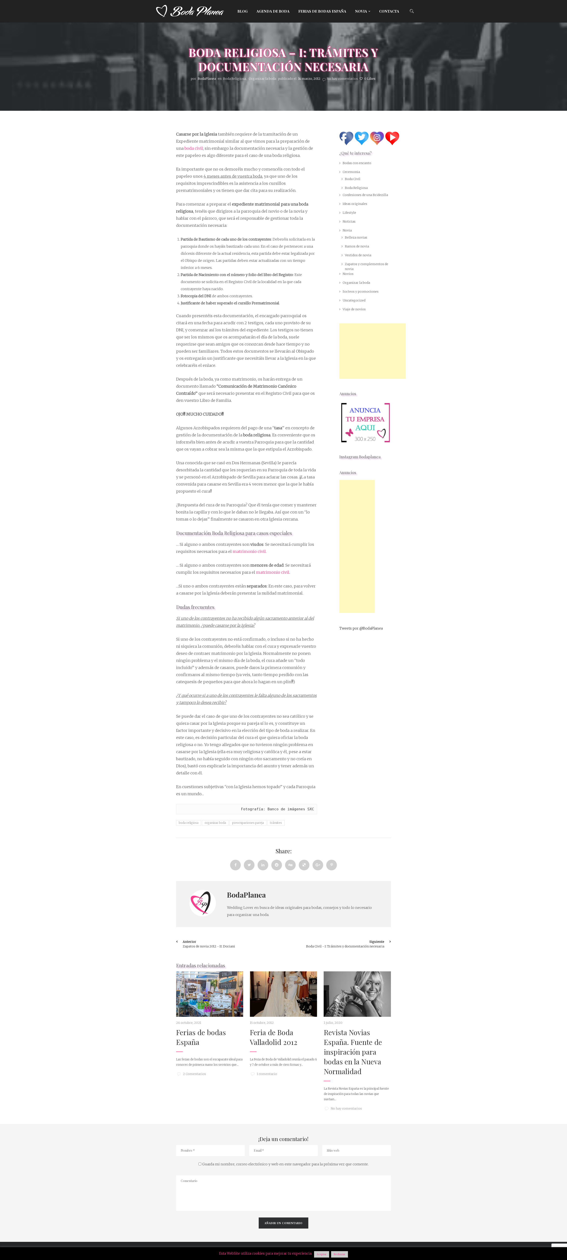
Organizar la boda (262, 79)
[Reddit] (276, 865)
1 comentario (267, 1074)
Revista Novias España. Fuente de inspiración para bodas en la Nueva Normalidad (353, 1051)
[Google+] (318, 865)
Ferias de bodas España (322, 11)
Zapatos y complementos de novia (366, 266)
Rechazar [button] (339, 1254)
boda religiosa (188, 823)
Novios (348, 274)
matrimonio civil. (250, 551)
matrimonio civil (272, 572)
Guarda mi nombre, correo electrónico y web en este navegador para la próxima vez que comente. (285, 1164)
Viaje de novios (354, 309)
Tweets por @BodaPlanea (361, 628)
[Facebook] (235, 865)
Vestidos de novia (358, 255)
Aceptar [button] (321, 1254)
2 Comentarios (194, 1074)
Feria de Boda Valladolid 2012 (273, 1037)
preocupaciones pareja (248, 823)
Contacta (389, 11)
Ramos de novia (357, 246)
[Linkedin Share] (263, 865)
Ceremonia (351, 172)
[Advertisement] (372, 351)
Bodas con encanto (357, 163)
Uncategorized (354, 300)
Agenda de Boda (272, 11)
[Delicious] (304, 865)
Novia (361, 11)
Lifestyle (349, 213)
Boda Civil (352, 179)
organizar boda (215, 823)
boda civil (193, 148)
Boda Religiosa (234, 79)
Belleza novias (356, 237)
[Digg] (290, 865)
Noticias (349, 222)
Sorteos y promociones (361, 292)
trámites (276, 823)
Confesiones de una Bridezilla (365, 195)
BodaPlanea (246, 894)
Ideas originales (355, 204)
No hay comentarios (342, 79)
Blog (242, 11)
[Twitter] (249, 865)
